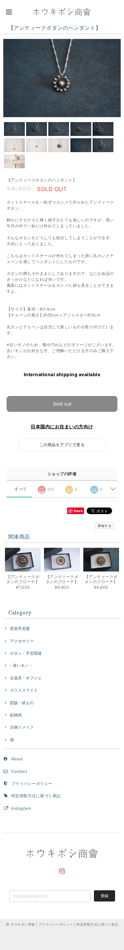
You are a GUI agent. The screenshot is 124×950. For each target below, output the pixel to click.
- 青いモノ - (21, 665)
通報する (104, 526)
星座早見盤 (20, 628)
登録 (104, 895)
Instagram (21, 808)
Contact (19, 771)
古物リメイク (22, 727)
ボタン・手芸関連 (26, 653)
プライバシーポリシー (32, 783)
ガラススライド (24, 690)
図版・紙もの (22, 702)
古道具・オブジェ (26, 677)
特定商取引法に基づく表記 (36, 795)
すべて (21, 489)
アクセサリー (22, 641)
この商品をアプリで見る (62, 444)
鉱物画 (16, 714)
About (17, 758)
